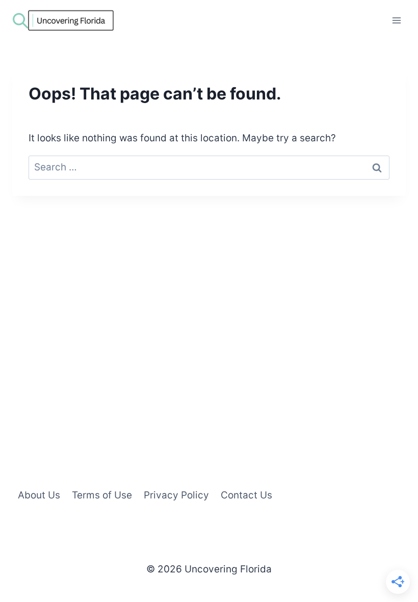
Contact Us (246, 495)
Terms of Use (102, 495)
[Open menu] (396, 20)
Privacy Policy (176, 495)
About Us (39, 495)
